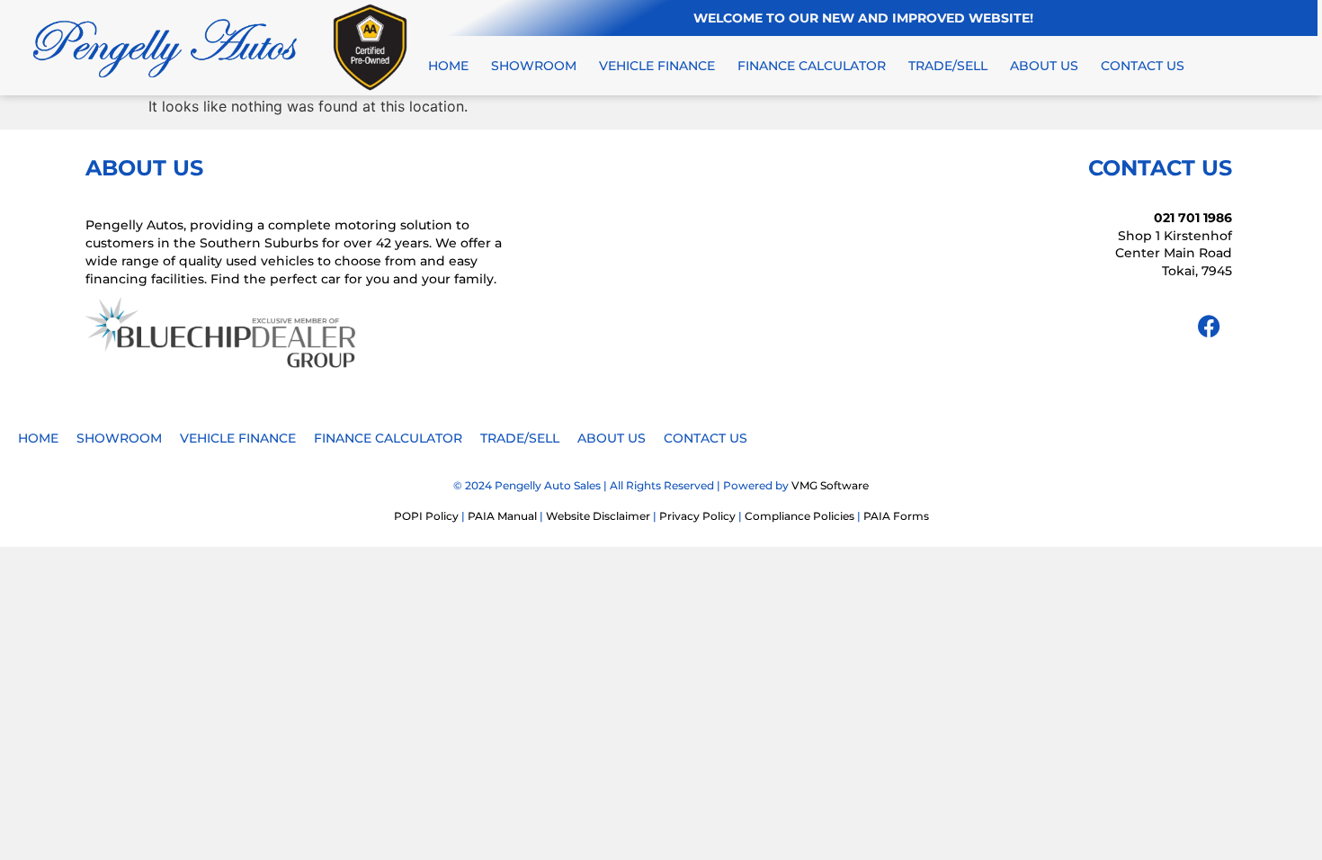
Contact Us (1142, 66)
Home (448, 66)
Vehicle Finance (657, 66)
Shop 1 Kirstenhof (1175, 236)
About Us (1044, 66)
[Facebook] (1209, 326)
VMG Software (830, 485)
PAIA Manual (502, 516)
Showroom (533, 66)
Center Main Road (1173, 253)
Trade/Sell (947, 66)
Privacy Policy (697, 516)
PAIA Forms (896, 516)
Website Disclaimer (598, 516)
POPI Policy (426, 516)
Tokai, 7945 (1197, 271)
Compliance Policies (799, 516)
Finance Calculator (811, 66)
